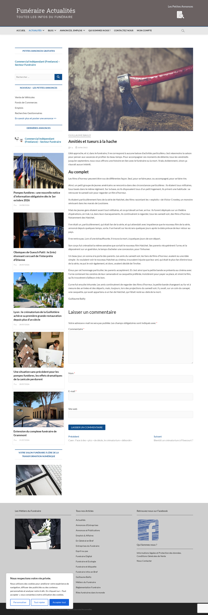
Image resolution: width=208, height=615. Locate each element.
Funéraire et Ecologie (86, 561)
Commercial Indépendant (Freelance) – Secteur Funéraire (37, 63)
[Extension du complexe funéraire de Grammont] (39, 409)
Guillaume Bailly (79, 135)
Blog (51, 30)
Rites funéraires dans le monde (90, 592)
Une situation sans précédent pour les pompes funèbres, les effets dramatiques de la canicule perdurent (38, 375)
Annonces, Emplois (71, 30)
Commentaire (76, 328)
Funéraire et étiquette (86, 566)
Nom (71, 373)
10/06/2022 (82, 147)
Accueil (20, 30)
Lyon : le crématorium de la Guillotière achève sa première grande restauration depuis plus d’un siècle (38, 315)
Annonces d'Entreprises (87, 525)
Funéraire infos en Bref (87, 571)
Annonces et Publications (88, 530)
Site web (72, 408)
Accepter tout (59, 602)
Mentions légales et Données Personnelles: (75, 609)
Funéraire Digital (84, 556)
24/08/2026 (24, 205)
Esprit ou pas (82, 551)
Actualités (35, 30)
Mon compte (144, 30)
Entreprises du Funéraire (87, 546)
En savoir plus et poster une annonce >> (35, 118)
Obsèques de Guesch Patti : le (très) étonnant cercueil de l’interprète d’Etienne (35, 255)
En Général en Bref (84, 540)
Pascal (54, 609)
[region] (39, 591)
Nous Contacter (144, 561)
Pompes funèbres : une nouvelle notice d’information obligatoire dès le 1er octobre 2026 (37, 196)
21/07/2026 (24, 440)
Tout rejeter (39, 602)
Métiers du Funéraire (86, 582)
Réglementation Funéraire (88, 587)
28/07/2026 (24, 265)
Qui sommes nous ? (99, 30)
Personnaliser (19, 602)
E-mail (72, 391)
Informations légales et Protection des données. (159, 553)
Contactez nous (124, 30)
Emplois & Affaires (84, 535)
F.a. (71, 147)
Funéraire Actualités (45, 10)
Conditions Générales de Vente (151, 556)
